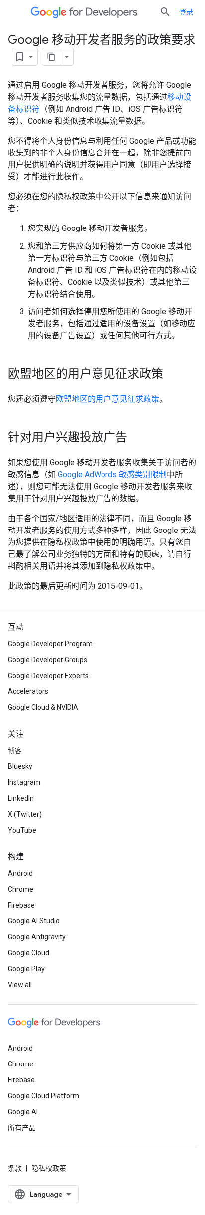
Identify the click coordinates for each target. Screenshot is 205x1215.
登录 (186, 12)
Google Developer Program (50, 644)
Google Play (26, 969)
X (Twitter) (25, 814)
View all (20, 984)
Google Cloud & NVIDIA (43, 707)
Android (20, 873)
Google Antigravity (37, 937)
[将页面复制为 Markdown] (51, 56)
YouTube (22, 830)
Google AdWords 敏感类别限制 (112, 474)
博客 (15, 751)
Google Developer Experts (48, 676)
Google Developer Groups (47, 660)
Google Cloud (28, 953)
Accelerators (28, 691)
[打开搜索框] (165, 12)
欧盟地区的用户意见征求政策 (107, 399)
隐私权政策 (48, 1168)
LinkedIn (21, 798)
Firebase (21, 905)
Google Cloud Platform (43, 1096)
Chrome (20, 889)
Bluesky (20, 766)
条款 (15, 1168)
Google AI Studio (34, 921)
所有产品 (22, 1128)
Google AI (23, 1112)
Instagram (24, 782)
